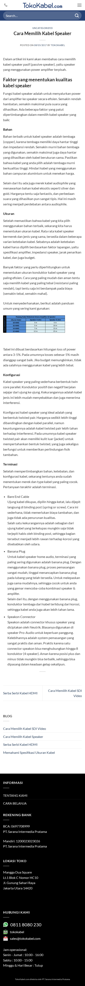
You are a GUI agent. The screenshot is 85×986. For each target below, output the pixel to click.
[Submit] (77, 15)
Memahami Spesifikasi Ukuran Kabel (29, 752)
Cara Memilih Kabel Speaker (23, 737)
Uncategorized (42, 28)
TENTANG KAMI (15, 795)
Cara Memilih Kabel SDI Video (24, 728)
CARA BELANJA (15, 803)
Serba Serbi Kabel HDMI (20, 693)
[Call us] (5, 5)
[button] (79, 5)
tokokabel (58, 45)
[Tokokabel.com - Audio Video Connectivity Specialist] (42, 5)
